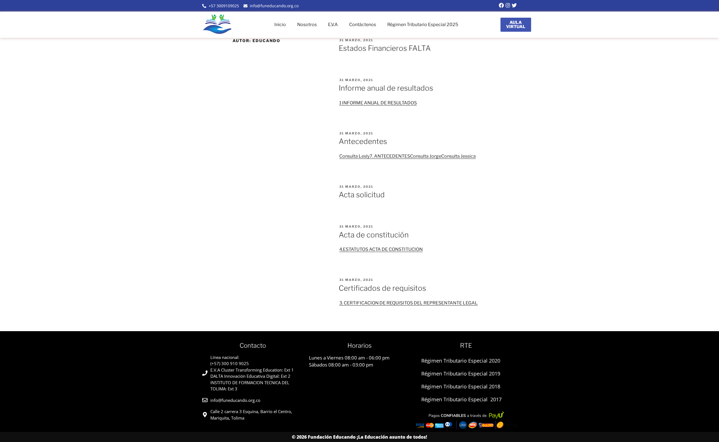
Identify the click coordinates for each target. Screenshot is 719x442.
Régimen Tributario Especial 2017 (461, 399)
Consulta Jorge (425, 156)
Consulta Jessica (458, 156)
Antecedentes (363, 141)
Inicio (280, 24)
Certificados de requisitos (382, 288)
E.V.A (333, 24)
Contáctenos (362, 24)
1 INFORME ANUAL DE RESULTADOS (378, 103)
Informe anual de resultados (386, 88)
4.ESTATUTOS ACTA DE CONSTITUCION (381, 249)
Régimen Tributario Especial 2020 (460, 360)
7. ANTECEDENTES (390, 156)
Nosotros (307, 24)
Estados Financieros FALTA (385, 48)
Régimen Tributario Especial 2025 (422, 24)
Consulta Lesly (354, 156)
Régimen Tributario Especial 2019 (460, 373)
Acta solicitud (362, 194)
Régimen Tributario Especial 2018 (460, 386)
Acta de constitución (374, 234)
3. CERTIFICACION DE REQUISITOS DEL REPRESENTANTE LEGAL (408, 303)
